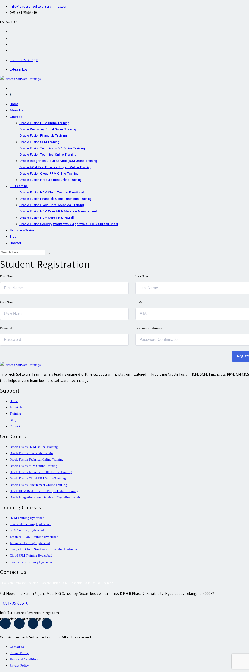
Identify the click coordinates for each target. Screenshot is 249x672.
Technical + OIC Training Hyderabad (34, 536)
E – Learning (19, 186)
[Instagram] (33, 623)
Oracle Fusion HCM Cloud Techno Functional (51, 192)
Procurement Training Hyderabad (31, 562)
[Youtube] (19, 623)
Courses (16, 116)
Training (15, 413)
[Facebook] (5, 623)
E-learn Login (20, 69)
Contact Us (17, 646)
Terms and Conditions (24, 659)
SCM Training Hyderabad (27, 530)
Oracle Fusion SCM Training (39, 142)
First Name (7, 276)
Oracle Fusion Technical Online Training (47, 154)
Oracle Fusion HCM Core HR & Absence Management (58, 211)
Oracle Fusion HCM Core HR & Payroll (46, 217)
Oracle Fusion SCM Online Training (33, 466)
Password (6, 328)
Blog (13, 236)
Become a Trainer (23, 230)
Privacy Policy (19, 665)
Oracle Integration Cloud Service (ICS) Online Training (58, 161)
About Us (16, 110)
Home (14, 104)
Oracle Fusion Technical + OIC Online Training (52, 148)
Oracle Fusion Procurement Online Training (50, 180)
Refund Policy (19, 653)
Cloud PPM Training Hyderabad (31, 555)
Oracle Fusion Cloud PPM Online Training (49, 173)
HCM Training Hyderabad (27, 518)
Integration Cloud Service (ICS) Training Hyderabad (44, 549)
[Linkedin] (47, 623)
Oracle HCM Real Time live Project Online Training (55, 167)
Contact (15, 243)
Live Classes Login (24, 60)
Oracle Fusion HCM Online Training (44, 123)
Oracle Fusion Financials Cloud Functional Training (55, 199)
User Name (7, 302)
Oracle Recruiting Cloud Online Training (47, 129)
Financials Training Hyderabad (30, 524)
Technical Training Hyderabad (30, 543)
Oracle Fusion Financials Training (43, 135)
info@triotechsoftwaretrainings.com (39, 6)
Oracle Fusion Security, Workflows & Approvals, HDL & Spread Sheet (68, 224)
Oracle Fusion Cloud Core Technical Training (51, 205)
